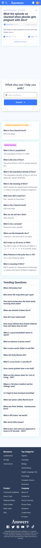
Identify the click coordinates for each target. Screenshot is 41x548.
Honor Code (7, 496)
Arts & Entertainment (9, 10)
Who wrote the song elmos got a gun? (18, 294)
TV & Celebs (21, 10)
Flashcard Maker (9, 500)
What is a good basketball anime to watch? (17, 333)
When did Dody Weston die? (14, 355)
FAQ (5, 513)
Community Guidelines (11, 492)
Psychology (25, 476)
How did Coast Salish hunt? (14, 317)
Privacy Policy (26, 504)
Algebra (24, 456)
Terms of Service (27, 500)
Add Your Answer (20, 42)
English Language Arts (29, 472)
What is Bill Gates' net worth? (15, 415)
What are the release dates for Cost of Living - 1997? (18, 376)
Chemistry (25, 460)
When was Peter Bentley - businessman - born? (20, 407)
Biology (24, 464)
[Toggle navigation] (3, 2)
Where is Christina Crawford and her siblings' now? (18, 385)
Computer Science (27, 480)
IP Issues (24, 517)
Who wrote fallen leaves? (13, 422)
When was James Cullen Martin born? (18, 400)
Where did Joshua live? (12, 288)
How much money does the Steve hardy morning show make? (19, 302)
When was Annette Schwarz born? (17, 310)
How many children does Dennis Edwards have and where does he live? (20, 325)
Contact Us (25, 496)
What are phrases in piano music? (17, 341)
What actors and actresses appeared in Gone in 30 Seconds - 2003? (19, 430)
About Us (24, 492)
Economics (25, 484)
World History (26, 468)
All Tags (6, 460)
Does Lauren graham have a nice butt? (18, 368)
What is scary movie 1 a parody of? (17, 362)
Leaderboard (7, 456)
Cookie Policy (26, 513)
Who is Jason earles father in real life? (18, 348)
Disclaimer (25, 509)
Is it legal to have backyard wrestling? (18, 393)
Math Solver (7, 509)
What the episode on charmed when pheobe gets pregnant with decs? (19, 17)
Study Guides (8, 504)
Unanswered (7, 464)
